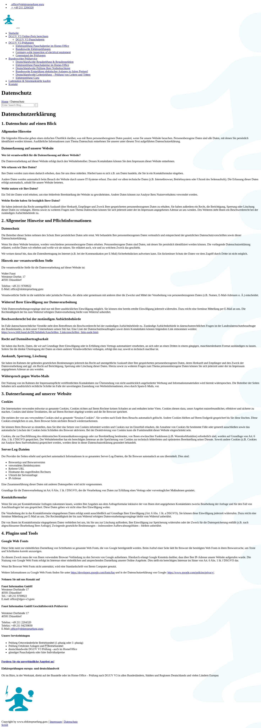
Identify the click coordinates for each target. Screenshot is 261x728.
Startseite (14, 33)
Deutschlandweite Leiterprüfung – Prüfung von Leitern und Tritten (53, 74)
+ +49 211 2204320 (22, 7)
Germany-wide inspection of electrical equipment (43, 52)
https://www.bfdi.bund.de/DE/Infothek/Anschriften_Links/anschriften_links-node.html (49, 332)
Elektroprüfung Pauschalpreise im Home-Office (42, 45)
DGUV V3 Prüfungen (21, 42)
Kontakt (13, 84)
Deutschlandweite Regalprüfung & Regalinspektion (45, 61)
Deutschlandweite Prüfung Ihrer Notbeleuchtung (43, 68)
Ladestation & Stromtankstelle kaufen (30, 81)
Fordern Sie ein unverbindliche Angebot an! (27, 661)
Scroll (4, 724)
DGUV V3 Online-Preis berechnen (28, 36)
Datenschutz (71, 721)
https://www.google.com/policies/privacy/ (190, 572)
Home (4, 101)
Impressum (56, 721)
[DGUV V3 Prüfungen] (9, 27)
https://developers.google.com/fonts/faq (93, 572)
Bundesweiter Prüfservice (23, 58)
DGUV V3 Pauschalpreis (30, 39)
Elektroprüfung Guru (27, 77)
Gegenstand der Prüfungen (31, 55)
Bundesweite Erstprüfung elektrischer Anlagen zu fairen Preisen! (52, 71)
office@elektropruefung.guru (27, 4)
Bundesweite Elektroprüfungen (33, 49)
